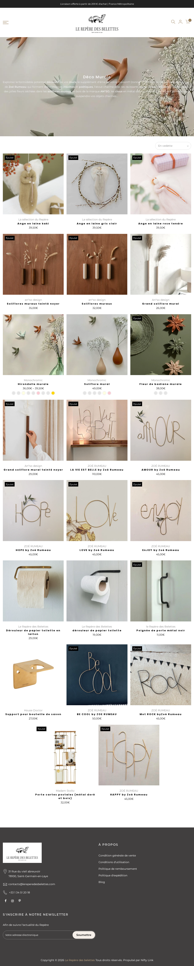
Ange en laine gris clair (97, 223)
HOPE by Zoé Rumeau (33, 550)
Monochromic (33, 380)
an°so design (33, 300)
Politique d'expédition (113, 875)
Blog (102, 882)
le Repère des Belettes (160, 626)
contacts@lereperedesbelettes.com (31, 884)
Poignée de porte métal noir (160, 630)
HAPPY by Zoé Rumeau (129, 794)
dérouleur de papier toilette (97, 630)
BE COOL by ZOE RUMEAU (97, 714)
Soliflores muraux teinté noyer (33, 304)
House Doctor (33, 710)
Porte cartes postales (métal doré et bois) (65, 796)
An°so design (160, 300)
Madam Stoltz (65, 790)
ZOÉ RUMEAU (97, 466)
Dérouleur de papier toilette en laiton (33, 632)
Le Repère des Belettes (33, 626)
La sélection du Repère (33, 219)
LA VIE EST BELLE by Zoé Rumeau (97, 470)
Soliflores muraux (97, 304)
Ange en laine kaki (33, 223)
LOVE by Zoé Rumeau (97, 550)
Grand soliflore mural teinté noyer (33, 470)
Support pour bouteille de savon (33, 714)
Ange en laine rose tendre (160, 223)
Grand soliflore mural (160, 304)
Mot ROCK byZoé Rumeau (161, 714)
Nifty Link (147, 960)
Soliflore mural (97, 384)
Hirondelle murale (33, 384)
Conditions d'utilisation (114, 862)
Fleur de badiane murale (160, 384)
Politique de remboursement (118, 868)
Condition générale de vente (117, 855)
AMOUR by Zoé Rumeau (161, 470)
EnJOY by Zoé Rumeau (160, 550)
